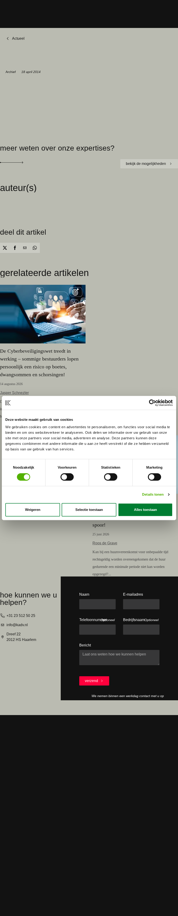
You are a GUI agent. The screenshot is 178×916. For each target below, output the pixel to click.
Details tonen (153, 494)
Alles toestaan (145, 510)
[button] (5, 248)
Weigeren (32, 510)
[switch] (67, 477)
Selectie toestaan (89, 510)
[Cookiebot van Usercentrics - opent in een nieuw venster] (152, 402)
